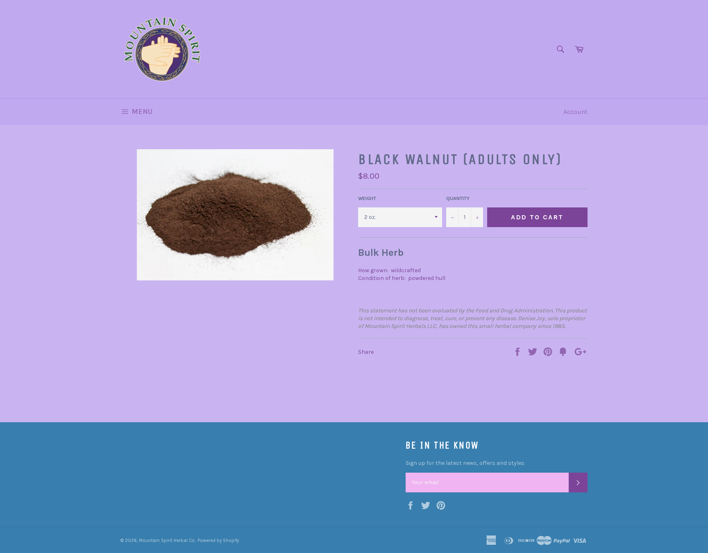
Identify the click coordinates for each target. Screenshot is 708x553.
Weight (367, 198)
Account (575, 112)
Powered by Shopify (218, 540)
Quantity (458, 198)
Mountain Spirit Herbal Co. (167, 540)
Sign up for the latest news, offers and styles (465, 463)
